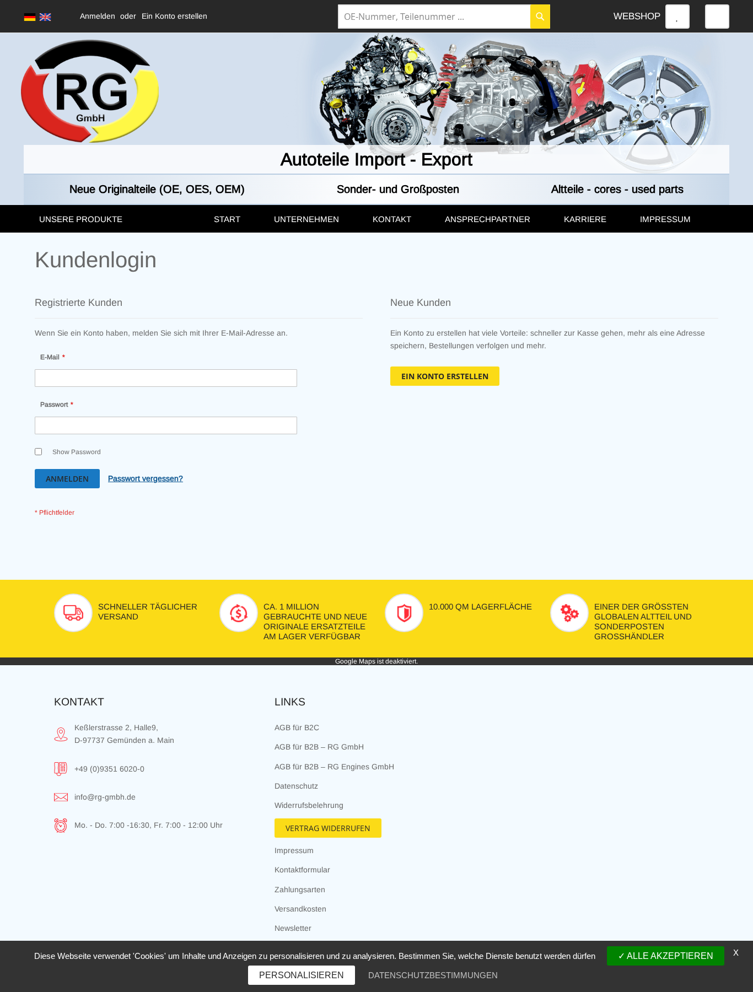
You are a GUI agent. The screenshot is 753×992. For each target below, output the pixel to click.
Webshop (637, 16)
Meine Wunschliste (677, 16)
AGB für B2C (297, 727)
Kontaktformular (302, 869)
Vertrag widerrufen (328, 828)
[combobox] (444, 16)
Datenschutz (296, 785)
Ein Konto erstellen (174, 16)
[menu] (376, 219)
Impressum (294, 850)
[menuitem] (115, 219)
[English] (45, 17)
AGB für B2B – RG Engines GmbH (334, 766)
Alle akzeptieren (669, 956)
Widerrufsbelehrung (309, 805)
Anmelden (97, 16)
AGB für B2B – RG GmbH (319, 746)
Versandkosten (300, 908)
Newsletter (293, 928)
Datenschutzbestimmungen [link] (433, 975)
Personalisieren (301, 975)
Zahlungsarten (300, 889)
